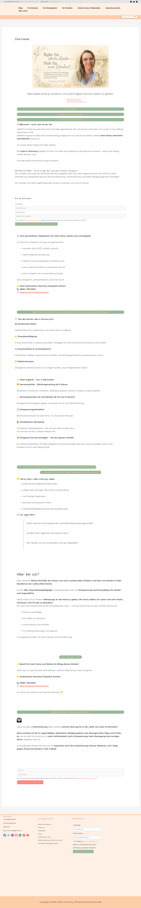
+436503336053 (54, 2)
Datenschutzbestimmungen (84, 778)
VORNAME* (19, 204)
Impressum (41, 827)
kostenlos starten (113, 8)
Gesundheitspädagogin (76, 102)
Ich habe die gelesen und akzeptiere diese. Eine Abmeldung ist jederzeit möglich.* (52, 220)
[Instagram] (137, 2)
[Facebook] (131, 2)
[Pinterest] (24, 835)
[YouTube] (27, 835)
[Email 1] (16, 835)
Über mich (23, 11)
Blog (21, 8)
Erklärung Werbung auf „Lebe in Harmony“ (50, 840)
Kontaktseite (41, 830)
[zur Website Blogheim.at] (18, 842)
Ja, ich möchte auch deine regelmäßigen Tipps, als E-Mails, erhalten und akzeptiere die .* (56, 778)
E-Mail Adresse (20, 212)
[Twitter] (134, 2)
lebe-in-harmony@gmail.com (29, 1)
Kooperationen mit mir (44, 837)
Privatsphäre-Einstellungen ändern (48, 843)
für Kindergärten (50, 8)
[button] (137, 9)
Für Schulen (33, 8)
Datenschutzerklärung (44, 824)
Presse (40, 834)
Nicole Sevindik (73, 99)
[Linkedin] (20, 835)
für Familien (67, 8)
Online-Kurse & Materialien (89, 8)
